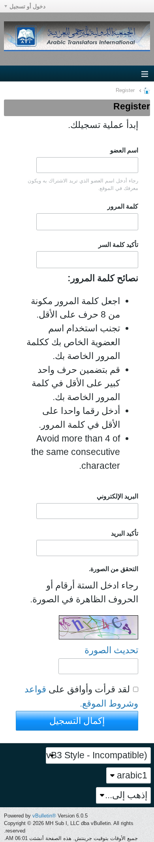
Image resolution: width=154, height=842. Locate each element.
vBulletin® (44, 816)
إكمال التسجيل (77, 721)
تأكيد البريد (124, 533)
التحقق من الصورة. (113, 568)
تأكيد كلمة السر (118, 244)
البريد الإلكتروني (117, 496)
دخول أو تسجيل (27, 6)
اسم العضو (124, 150)
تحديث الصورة (111, 650)
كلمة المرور (122, 206)
